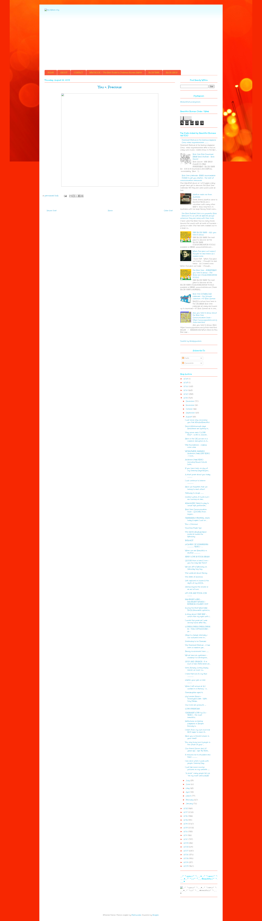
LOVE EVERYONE (192, 709)
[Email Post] (65, 196)
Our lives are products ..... (195, 705)
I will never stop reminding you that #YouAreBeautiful (197, 421)
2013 (185, 828)
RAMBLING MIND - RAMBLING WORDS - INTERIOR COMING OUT (196, 601)
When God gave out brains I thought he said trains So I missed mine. (204, 253)
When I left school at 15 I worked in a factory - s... (196, 687)
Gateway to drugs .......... (194, 493)
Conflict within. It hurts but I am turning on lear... (197, 498)
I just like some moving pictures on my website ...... (197, 768)
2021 (185, 390)
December (190, 401)
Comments (188, 363)
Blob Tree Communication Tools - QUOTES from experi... (196, 511)
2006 (186, 854)
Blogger (156, 915)
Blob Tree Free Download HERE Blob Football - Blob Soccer (204, 156)
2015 (185, 820)
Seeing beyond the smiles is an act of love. (196, 588)
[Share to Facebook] (79, 195)
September (190, 413)
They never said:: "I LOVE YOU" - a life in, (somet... (196, 433)
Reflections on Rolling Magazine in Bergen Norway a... (194, 723)
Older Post (168, 210)
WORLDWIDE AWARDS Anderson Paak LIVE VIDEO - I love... (197, 453)
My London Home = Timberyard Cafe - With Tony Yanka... (196, 698)
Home (110, 210)
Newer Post (52, 210)
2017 (185, 812)
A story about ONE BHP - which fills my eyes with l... (197, 615)
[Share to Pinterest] (82, 195)
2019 (185, 398)
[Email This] (70, 195)
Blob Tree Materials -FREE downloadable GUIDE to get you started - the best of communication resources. (197, 177)
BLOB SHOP (172, 72)
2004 (186, 862)
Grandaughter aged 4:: (194, 692)
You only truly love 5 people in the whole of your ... (197, 743)
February (190, 800)
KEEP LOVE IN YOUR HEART (197, 557)
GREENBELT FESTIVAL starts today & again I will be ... (197, 519)
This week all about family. (196, 573)
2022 (186, 386)
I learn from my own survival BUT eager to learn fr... (197, 731)
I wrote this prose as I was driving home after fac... (196, 621)
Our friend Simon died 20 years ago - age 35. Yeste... (197, 749)
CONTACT (78, 72)
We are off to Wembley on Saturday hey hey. (196, 568)
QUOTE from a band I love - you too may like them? (197, 561)
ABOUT (63, 72)
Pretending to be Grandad (195, 641)
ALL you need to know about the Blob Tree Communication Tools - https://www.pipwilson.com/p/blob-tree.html (205, 317)
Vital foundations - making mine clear (196, 446)
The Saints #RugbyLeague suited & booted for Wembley (196, 534)
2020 (186, 394)
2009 (186, 843)
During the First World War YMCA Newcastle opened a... (197, 609)
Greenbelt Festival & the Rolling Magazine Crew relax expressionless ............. (199, 141)
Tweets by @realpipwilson (191, 341)
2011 (185, 835)
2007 (186, 851)
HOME (51, 72)
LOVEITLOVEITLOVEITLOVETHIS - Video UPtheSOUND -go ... (197, 628)
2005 (186, 858)
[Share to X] (76, 195)
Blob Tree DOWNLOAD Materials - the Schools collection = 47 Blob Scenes (204, 296)
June (188, 784)
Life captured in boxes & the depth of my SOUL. (197, 581)
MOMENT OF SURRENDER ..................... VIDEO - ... (196, 545)
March (189, 796)
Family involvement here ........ (197, 651)
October (189, 409)
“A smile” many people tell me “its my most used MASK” (197, 774)
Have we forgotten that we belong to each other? (196, 488)
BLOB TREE (153, 72)
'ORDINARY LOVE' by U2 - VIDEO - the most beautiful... (196, 715)
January (189, 803)
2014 (185, 824)
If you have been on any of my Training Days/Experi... (197, 469)
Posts (186, 358)
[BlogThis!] (73, 195)
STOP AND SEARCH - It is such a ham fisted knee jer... (197, 662)
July (188, 780)
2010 (185, 839)
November (190, 405)
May (188, 788)
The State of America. (194, 577)
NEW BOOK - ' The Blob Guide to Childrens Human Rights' (115, 72)
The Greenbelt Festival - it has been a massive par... (197, 646)
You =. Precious (191, 524)
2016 (185, 816)
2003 (186, 866)
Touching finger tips (193, 528)
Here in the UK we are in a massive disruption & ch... (196, 440)
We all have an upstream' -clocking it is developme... (196, 656)
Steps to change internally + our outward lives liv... (196, 636)
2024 (186, 379)
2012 (185, 831)
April (188, 792)
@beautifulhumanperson (190, 102)
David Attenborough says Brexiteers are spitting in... (197, 427)
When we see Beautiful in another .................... (196, 551)
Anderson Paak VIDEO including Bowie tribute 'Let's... (196, 462)
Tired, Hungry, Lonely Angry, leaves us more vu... (196, 669)
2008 (186, 847)
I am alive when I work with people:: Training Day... (197, 762)
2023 (186, 382)
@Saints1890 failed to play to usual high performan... (197, 504)
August (189, 417)
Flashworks (136, 915)
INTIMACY (189, 540)
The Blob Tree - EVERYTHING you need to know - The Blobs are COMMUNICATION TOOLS (205, 274)
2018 (185, 808)
